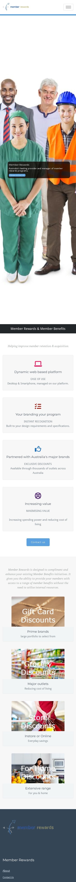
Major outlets (38, 684)
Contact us (38, 542)
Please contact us (17, 175)
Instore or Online (38, 736)
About (6, 870)
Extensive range (38, 788)
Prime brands (38, 632)
